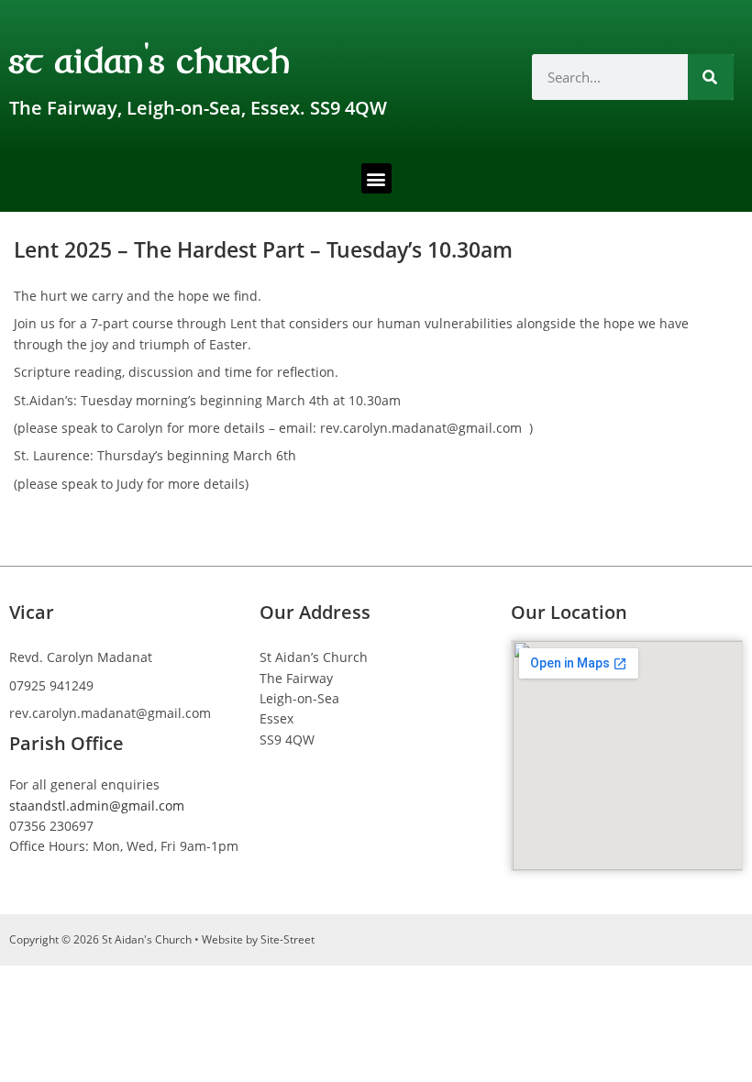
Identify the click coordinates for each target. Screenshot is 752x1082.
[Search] (711, 77)
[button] (376, 178)
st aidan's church (150, 59)
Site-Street (287, 939)
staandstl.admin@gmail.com (96, 805)
